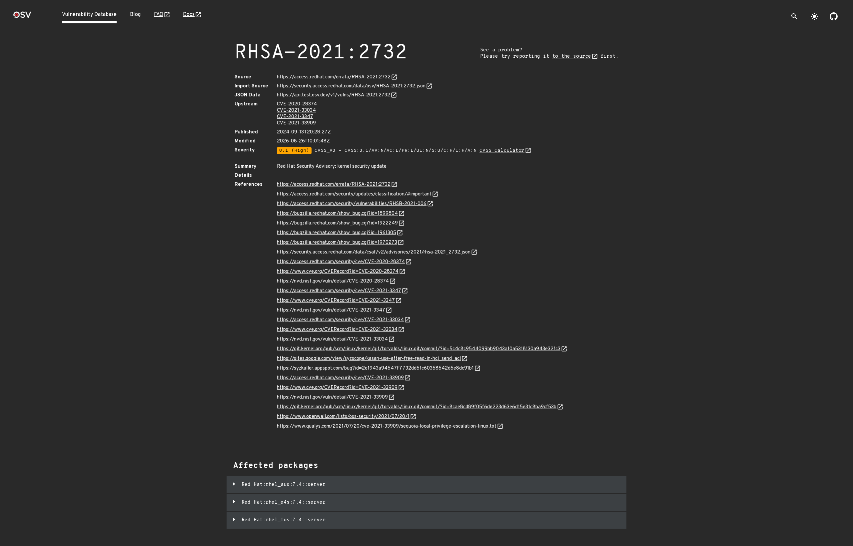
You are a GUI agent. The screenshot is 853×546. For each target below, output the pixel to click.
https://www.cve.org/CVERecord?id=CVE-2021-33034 (337, 330)
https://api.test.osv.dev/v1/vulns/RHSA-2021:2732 (333, 95)
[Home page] (22, 17)
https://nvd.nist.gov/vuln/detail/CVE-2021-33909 (332, 397)
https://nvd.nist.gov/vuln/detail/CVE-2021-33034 (332, 339)
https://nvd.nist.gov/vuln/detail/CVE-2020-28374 (333, 281)
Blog (135, 14)
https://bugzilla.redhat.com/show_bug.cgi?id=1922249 (337, 223)
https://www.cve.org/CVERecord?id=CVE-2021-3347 (336, 301)
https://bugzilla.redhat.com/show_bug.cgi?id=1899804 (337, 213)
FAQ (158, 14)
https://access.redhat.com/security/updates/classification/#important (354, 194)
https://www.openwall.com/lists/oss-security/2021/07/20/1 (343, 417)
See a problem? (501, 50)
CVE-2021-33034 (296, 110)
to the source (571, 56)
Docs (189, 14)
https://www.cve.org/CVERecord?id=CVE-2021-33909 (337, 388)
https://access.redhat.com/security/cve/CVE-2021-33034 (340, 320)
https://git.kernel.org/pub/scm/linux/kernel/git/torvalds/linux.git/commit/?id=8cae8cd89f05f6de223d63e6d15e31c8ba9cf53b (416, 407)
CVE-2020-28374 (297, 104)
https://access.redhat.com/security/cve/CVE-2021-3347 (339, 291)
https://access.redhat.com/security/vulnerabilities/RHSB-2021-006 (351, 204)
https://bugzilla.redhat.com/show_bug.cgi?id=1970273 (337, 242)
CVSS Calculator (501, 150)
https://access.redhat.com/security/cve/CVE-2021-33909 (340, 378)
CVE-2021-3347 (295, 117)
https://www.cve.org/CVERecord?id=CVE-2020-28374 (338, 271)
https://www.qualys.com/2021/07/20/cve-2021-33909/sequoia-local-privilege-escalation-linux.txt (386, 426)
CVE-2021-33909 (296, 123)
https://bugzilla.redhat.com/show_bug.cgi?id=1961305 (336, 233)
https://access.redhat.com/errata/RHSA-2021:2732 (334, 77)
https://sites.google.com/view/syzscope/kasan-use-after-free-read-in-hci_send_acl (369, 359)
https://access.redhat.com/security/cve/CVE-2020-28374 (341, 262)
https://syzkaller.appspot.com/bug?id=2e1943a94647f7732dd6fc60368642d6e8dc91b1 (375, 368)
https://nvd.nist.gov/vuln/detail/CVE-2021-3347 (331, 310)
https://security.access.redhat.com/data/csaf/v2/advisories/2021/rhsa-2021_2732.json (373, 252)
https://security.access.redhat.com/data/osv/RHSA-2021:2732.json (351, 86)
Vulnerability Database (89, 14)
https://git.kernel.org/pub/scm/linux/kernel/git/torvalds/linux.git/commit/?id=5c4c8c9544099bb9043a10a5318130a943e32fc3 (418, 349)
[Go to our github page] (834, 16)
